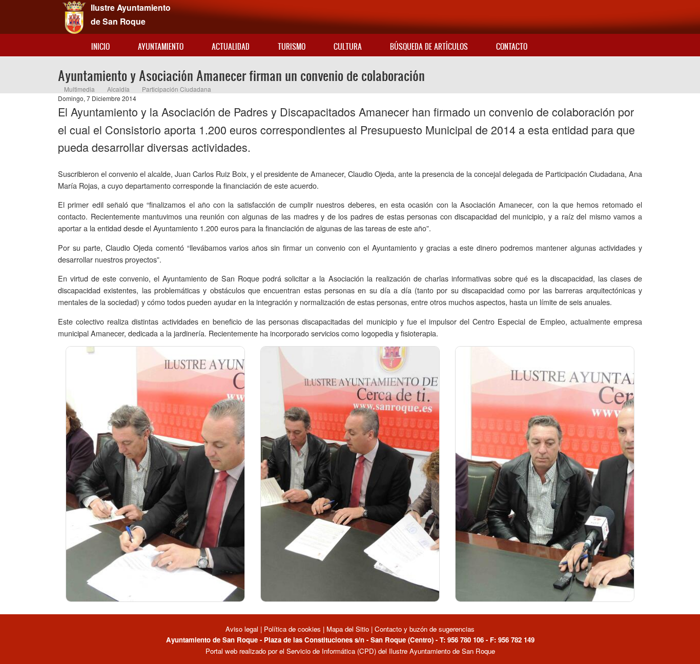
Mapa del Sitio (347, 629)
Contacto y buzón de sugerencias (425, 629)
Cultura (348, 46)
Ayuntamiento (160, 46)
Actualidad (231, 46)
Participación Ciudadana (176, 89)
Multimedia (79, 89)
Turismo (291, 46)
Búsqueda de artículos (429, 46)
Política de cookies (292, 629)
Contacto (511, 46)
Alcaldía (118, 89)
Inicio (100, 46)
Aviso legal (242, 629)
